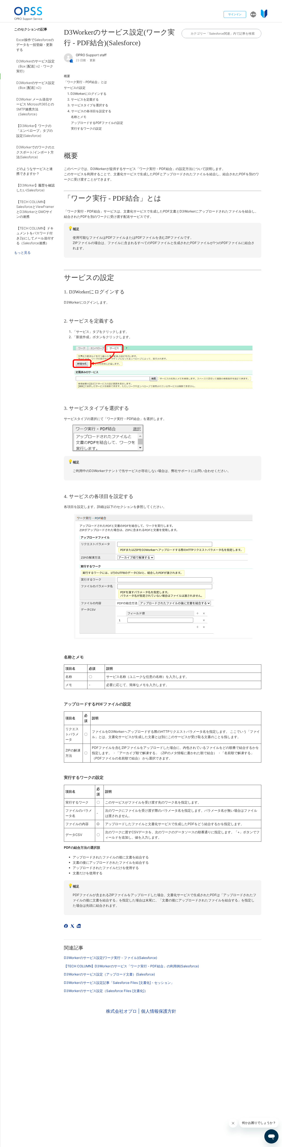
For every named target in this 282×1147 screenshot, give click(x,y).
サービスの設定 (74, 88)
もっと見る (22, 252)
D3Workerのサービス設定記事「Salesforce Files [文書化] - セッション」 (119, 983)
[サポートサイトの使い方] (264, 14)
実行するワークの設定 (86, 128)
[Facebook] (66, 926)
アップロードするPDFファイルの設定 (97, 123)
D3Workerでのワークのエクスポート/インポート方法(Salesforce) (35, 152)
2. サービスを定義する (83, 99)
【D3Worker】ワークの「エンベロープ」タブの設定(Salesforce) (34, 131)
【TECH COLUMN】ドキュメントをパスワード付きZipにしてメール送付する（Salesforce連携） (35, 235)
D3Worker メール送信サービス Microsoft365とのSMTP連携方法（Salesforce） (35, 106)
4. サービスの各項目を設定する (89, 111)
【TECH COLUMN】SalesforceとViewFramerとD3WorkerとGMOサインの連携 (35, 209)
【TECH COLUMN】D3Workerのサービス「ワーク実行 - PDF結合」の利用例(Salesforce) (131, 966)
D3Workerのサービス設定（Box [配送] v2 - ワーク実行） (35, 66)
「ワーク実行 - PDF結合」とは (85, 82)
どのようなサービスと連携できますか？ (34, 171)
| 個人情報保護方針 (157, 1011)
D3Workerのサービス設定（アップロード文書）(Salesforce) (109, 974)
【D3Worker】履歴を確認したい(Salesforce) (35, 187)
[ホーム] (28, 14)
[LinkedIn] (79, 926)
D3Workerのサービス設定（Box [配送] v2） (35, 85)
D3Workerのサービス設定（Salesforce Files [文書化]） (106, 991)
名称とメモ (78, 117)
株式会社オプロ (122, 1011)
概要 (67, 76)
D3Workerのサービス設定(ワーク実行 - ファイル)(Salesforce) (110, 958)
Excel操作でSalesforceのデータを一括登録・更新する (35, 45)
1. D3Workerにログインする (86, 93)
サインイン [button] (234, 14)
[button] (253, 14)
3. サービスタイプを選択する (87, 105)
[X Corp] (73, 926)
